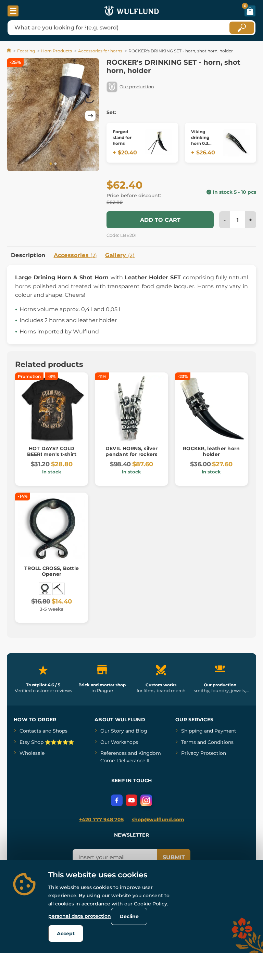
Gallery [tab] (120, 255)
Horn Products (56, 50)
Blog (141, 731)
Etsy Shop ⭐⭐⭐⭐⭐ (47, 742)
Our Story (112, 731)
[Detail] (158, 142)
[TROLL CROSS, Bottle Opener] (45, 589)
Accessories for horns (100, 50)
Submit (174, 857)
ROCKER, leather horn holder (211, 451)
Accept (66, 933)
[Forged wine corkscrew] (58, 589)
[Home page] (9, 50)
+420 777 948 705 (101, 819)
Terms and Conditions (207, 742)
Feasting (26, 50)
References (113, 753)
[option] (53, 116)
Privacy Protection (203, 753)
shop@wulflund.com (158, 819)
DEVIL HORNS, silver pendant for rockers (131, 451)
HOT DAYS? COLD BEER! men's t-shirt (51, 451)
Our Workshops (119, 742)
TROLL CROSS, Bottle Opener (51, 571)
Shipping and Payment (208, 731)
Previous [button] (15, 116)
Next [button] (90, 116)
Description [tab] (28, 255)
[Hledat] (241, 28)
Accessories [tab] (75, 255)
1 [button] (50, 164)
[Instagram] (146, 800)
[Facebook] (117, 800)
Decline (129, 916)
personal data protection (79, 916)
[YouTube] (131, 800)
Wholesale (32, 753)
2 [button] (55, 164)
